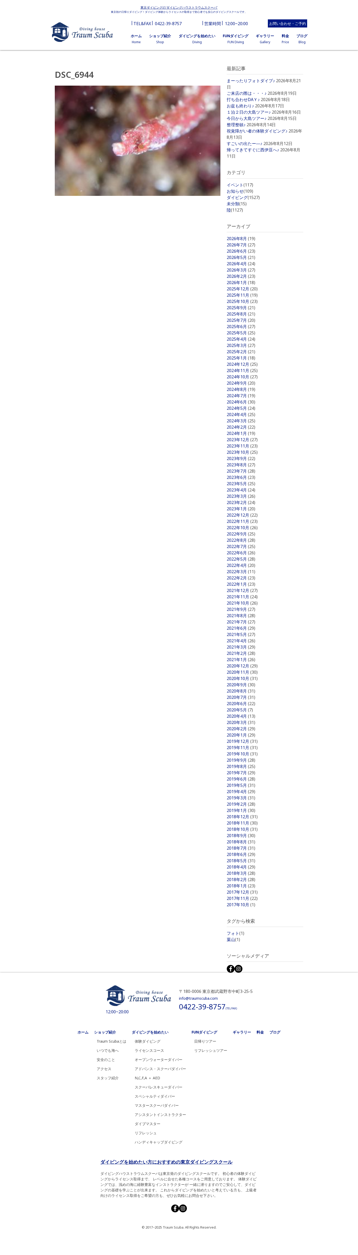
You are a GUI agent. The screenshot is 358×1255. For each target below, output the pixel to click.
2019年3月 (241, 798)
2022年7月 (241, 546)
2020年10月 (242, 678)
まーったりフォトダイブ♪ (251, 81)
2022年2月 (241, 578)
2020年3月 (241, 722)
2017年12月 (242, 892)
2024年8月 (241, 389)
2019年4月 (241, 791)
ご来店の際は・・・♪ (247, 93)
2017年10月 (241, 905)
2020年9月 (241, 685)
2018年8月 (241, 842)
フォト (235, 933)
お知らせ (240, 191)
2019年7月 (241, 773)
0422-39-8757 (168, 23)
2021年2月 (241, 653)
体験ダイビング (147, 1041)
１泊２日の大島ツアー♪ (249, 112)
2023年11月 (242, 446)
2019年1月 (241, 810)
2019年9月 (241, 760)
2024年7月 (241, 396)
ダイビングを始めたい (150, 1032)
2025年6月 (241, 326)
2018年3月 (241, 873)
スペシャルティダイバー (155, 1096)
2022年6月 (241, 553)
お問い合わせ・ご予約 (287, 23)
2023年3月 (241, 496)
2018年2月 (241, 879)
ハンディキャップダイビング (158, 1142)
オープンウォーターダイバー (158, 1059)
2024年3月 (241, 421)
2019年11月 (242, 747)
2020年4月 (241, 716)
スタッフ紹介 (108, 1077)
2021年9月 (241, 609)
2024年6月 (241, 402)
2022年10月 (242, 527)
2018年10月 (242, 829)
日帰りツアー (205, 1041)
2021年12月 (242, 590)
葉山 (233, 939)
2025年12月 (242, 289)
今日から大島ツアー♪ (247, 118)
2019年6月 (241, 779)
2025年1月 (241, 358)
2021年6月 (241, 628)
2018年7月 (241, 848)
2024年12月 (242, 364)
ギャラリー (242, 1032)
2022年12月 (242, 515)
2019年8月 (241, 766)
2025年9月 (241, 308)
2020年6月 (241, 703)
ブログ (274, 1032)
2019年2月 (241, 804)
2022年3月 (241, 571)
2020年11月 (242, 672)
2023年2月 (241, 502)
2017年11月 (242, 898)
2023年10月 (242, 452)
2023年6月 (241, 477)
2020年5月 (240, 710)
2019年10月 (242, 754)
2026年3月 (241, 270)
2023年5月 (241, 483)
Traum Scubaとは (111, 1041)
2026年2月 (241, 276)
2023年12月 (242, 440)
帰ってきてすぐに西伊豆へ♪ (253, 150)
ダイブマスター (147, 1123)
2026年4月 (241, 264)
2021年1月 (241, 659)
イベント (240, 185)
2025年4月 (241, 339)
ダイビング (243, 197)
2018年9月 (241, 835)
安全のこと (106, 1059)
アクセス (104, 1068)
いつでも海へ (108, 1050)
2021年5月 (241, 634)
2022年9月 (241, 534)
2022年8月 (241, 540)
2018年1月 (241, 886)
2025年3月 (241, 345)
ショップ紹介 (105, 1032)
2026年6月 (241, 251)
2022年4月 (241, 565)
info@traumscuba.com (198, 998)
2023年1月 (241, 509)
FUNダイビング (204, 1032)
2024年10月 (242, 377)
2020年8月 (241, 691)
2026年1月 (241, 282)
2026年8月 (241, 238)
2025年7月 (241, 320)
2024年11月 (242, 370)
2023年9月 (241, 458)
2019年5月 (241, 785)
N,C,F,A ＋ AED (147, 1077)
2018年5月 (241, 861)
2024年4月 (241, 414)
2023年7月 (241, 471)
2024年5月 (241, 408)
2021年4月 (241, 641)
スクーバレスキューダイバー (158, 1087)
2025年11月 (242, 295)
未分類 (237, 204)
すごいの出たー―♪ (244, 143)
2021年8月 (241, 615)
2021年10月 (242, 603)
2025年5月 (241, 333)
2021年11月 (242, 597)
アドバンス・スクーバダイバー (160, 1068)
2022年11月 (242, 521)
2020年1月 (241, 735)
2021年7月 (241, 622)
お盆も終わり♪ (240, 106)
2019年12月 (242, 741)
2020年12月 (242, 666)
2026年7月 (241, 245)
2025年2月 (241, 352)
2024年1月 (241, 433)
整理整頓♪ (236, 125)
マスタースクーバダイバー (157, 1105)
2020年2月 (241, 729)
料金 (260, 1032)
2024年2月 (241, 427)
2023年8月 (241, 465)
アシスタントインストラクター (160, 1114)
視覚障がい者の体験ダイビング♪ (257, 131)
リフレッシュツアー (210, 1050)
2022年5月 (241, 559)
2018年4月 (241, 867)
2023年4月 (241, 490)
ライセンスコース (149, 1050)
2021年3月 (241, 647)
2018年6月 (241, 854)
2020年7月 (241, 697)
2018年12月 (242, 817)
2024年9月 (241, 383)
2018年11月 (242, 823)
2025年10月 (242, 301)
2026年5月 (241, 257)
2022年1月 (241, 584)
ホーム (83, 1032)
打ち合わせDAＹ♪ (243, 99)
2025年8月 (241, 314)
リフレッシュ (146, 1132)
